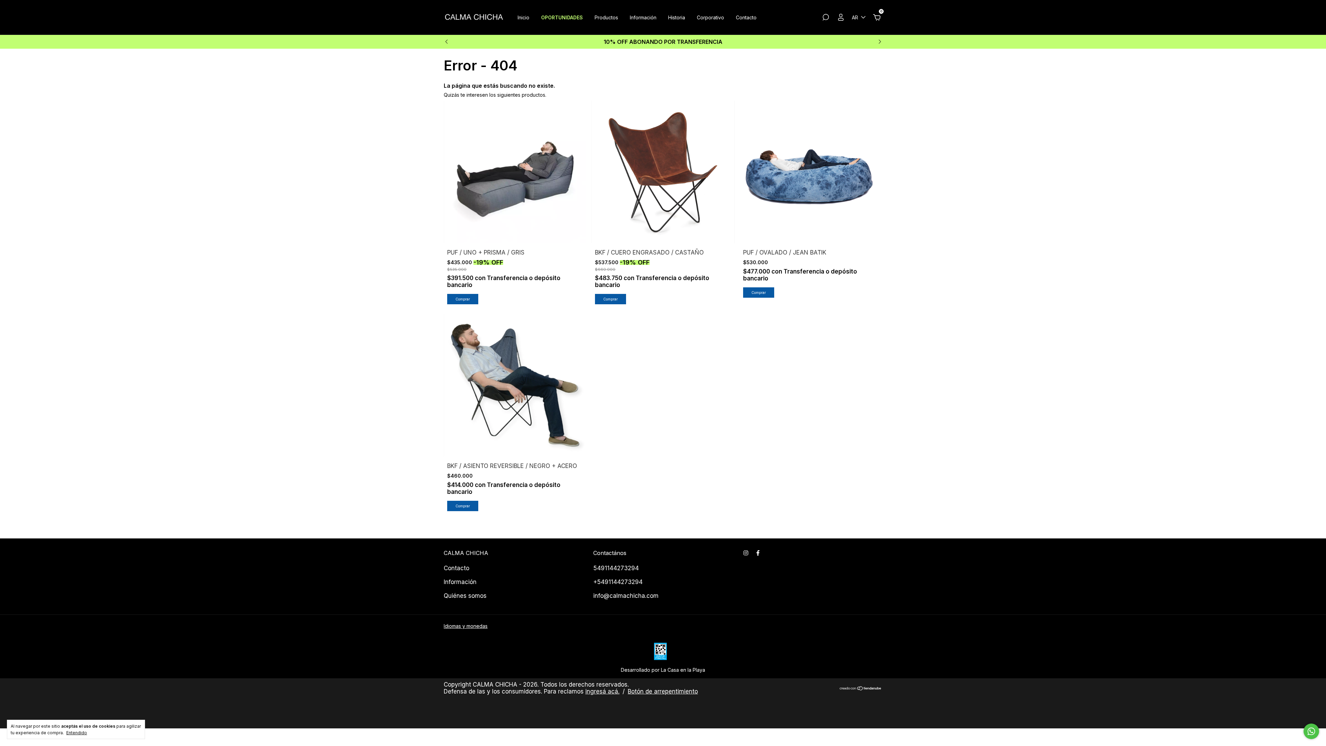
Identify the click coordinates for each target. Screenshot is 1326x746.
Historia (676, 17)
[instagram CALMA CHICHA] (746, 553)
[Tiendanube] (860, 689)
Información (643, 17)
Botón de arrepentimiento (663, 691)
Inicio (523, 17)
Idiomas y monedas (466, 626)
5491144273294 (616, 568)
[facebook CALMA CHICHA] (758, 553)
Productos (606, 17)
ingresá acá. (602, 691)
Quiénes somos (465, 595)
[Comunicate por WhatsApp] (1311, 731)
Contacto (746, 17)
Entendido (76, 732)
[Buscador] (825, 18)
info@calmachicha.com (626, 595)
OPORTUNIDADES (562, 17)
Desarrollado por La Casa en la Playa (663, 670)
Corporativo (710, 17)
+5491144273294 (618, 581)
